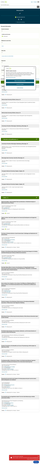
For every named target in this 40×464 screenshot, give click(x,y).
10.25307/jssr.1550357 (7, 257)
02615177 (8, 387)
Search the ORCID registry (5, 4)
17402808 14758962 (10, 405)
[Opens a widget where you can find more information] (36, 462)
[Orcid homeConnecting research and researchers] (4, 2)
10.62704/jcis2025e (7, 223)
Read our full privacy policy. (11, 77)
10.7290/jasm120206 (7, 290)
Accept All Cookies (20, 84)
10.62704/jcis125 (6, 207)
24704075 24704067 (10, 241)
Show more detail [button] (4, 91)
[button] (37, 79)
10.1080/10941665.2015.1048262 (9, 366)
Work (3, 45)
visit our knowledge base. (34, 457)
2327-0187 (8, 291)
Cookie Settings (20, 87)
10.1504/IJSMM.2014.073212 (8, 402)
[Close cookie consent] (34, 68)
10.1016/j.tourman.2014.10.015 (9, 384)
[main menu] (38, 1)
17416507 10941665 (10, 368)
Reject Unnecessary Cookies (20, 80)
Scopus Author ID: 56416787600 (7, 56)
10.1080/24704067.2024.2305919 (9, 239)
